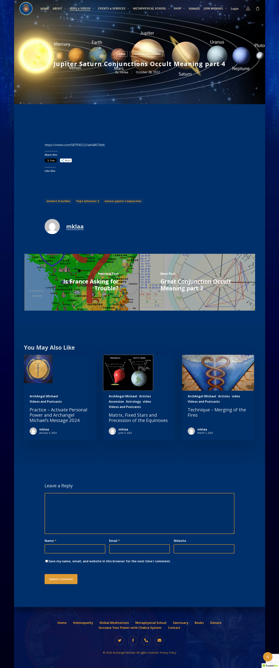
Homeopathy (83, 622)
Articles (145, 396)
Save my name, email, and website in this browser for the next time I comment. (109, 561)
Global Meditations (114, 622)
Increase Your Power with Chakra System (130, 627)
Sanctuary (180, 622)
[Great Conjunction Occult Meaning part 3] (197, 282)
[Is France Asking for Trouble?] (82, 282)
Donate (215, 622)
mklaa (124, 72)
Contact (174, 627)
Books (199, 622)
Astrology (133, 401)
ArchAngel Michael (44, 396)
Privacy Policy (168, 652)
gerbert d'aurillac (58, 201)
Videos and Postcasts (146, 54)
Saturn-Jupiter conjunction (123, 201)
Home (62, 622)
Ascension (116, 401)
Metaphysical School (150, 622)
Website (180, 541)
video (121, 54)
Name (50, 541)
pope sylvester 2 (87, 201)
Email (114, 541)
